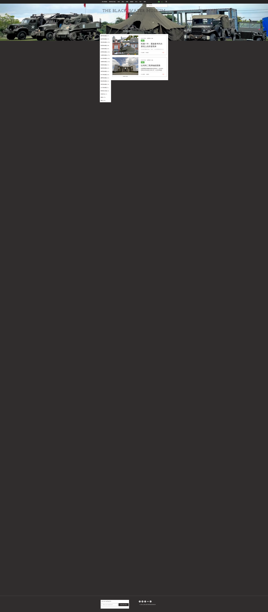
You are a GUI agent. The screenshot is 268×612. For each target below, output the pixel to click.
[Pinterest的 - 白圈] (145, 601)
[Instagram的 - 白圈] (151, 601)
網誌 (143, 40)
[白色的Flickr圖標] (148, 601)
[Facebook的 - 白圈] (140, 601)
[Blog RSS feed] (166, 1)
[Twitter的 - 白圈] (142, 601)
